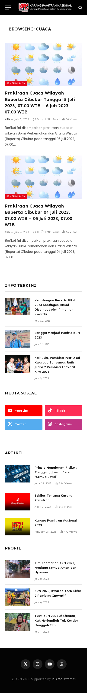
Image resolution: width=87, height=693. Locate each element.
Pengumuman (15, 83)
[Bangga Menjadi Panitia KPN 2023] (17, 339)
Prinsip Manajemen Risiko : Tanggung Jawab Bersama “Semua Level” (56, 472)
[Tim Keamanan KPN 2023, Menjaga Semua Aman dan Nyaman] (17, 569)
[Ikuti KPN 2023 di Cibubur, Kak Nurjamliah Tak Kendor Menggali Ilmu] (17, 622)
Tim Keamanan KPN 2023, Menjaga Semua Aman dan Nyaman (56, 567)
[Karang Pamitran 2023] (45, 7)
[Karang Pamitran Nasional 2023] (17, 526)
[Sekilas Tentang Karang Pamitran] (17, 501)
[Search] (79, 7)
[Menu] (8, 7)
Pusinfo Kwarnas (63, 679)
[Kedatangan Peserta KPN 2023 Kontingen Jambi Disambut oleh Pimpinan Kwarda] (17, 306)
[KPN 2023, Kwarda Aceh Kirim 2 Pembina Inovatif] (17, 597)
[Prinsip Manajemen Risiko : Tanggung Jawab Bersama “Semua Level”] (17, 473)
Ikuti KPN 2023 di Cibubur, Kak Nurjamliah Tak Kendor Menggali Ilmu (56, 620)
